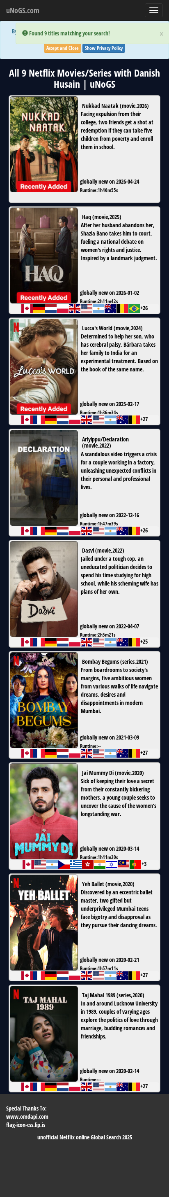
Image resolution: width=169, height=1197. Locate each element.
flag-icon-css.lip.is (25, 1125)
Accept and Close (62, 47)
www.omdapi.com (27, 1116)
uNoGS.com (22, 10)
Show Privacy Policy (104, 47)
